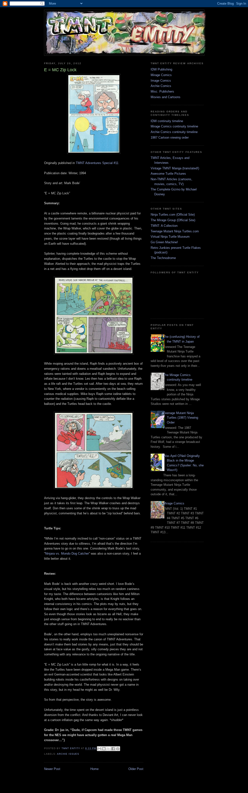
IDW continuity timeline (167, 121)
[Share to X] (108, 748)
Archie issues (68, 754)
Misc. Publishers (162, 91)
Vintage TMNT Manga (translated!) (175, 168)
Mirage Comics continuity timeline (174, 126)
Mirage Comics (161, 75)
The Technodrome (163, 258)
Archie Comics (161, 86)
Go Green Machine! (164, 242)
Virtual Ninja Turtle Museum (170, 236)
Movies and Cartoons (165, 97)
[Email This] (99, 748)
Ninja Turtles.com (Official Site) (173, 214)
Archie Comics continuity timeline (174, 132)
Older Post (135, 769)
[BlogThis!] (103, 748)
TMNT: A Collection (164, 226)
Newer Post (52, 769)
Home (94, 769)
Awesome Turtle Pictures (168, 173)
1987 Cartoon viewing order (170, 137)
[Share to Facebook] (113, 748)
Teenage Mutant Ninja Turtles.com (175, 231)
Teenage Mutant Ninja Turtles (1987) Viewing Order (180, 417)
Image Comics (161, 80)
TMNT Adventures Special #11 (97, 163)
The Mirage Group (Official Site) (173, 220)
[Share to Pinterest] (117, 748)
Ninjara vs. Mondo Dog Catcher (67, 553)
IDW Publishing (161, 69)
